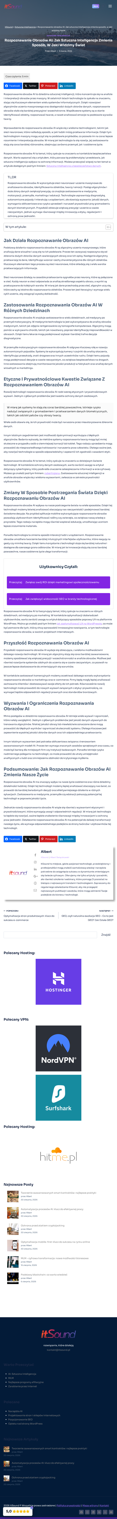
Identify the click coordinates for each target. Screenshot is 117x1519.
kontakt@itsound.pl (58, 1349)
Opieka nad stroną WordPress (25, 1423)
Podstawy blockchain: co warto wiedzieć (44, 1274)
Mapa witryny (90, 1505)
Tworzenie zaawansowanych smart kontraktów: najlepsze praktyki (58, 1192)
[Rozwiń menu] (110, 6)
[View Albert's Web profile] (35, 883)
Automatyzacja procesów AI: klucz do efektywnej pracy (52, 1209)
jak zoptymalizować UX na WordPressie (79, 623)
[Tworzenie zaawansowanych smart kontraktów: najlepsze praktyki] (13, 1196)
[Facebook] (81, 1512)
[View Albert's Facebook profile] (35, 855)
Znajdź (106, 934)
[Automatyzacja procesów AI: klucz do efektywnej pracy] (13, 1213)
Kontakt (104, 1505)
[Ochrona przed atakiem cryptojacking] (13, 1229)
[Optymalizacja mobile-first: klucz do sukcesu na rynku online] (13, 1245)
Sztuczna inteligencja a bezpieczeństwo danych (73, 165)
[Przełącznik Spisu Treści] (106, 227)
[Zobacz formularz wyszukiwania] (103, 6)
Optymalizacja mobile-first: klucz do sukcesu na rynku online (55, 1241)
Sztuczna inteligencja (25, 27)
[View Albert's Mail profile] (35, 890)
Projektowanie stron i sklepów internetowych (34, 1415)
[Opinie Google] (99, 1512)
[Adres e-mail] (111, 1512)
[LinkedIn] (93, 1512)
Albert (53, 51)
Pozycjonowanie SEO (20, 1419)
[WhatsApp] (105, 1512)
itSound (9, 27)
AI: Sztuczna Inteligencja (22, 1373)
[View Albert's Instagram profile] (35, 862)
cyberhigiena (52, 473)
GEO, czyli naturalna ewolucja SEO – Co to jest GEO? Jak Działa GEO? (87, 916)
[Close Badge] (31, 1507)
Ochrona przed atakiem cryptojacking (42, 1225)
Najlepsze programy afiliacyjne (26, 1382)
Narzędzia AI (15, 1411)
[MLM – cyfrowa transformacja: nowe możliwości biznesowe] (13, 1262)
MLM (96, 6)
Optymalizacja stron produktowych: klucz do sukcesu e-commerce (29, 916)
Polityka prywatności (69, 1505)
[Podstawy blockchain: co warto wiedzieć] (13, 1278)
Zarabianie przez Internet (22, 1386)
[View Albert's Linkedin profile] (35, 869)
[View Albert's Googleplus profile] (35, 876)
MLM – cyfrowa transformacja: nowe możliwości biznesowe (55, 1258)
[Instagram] (87, 1512)
